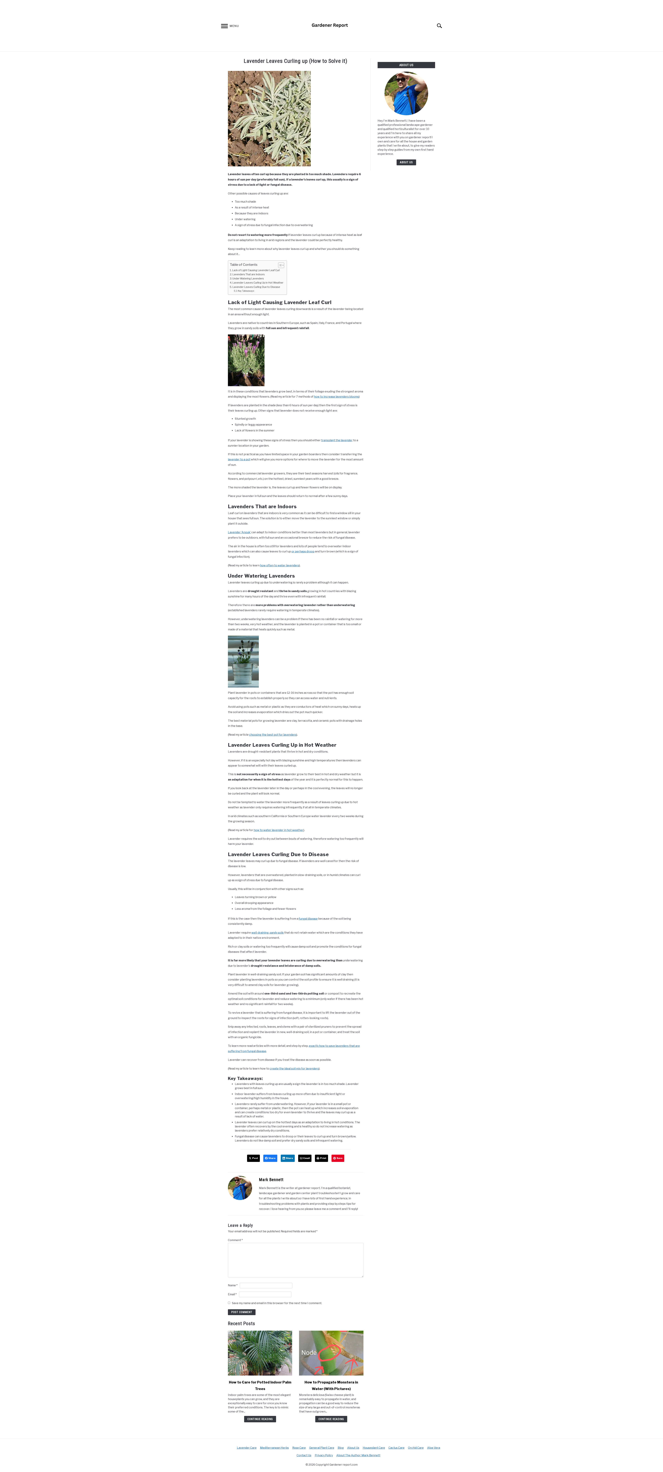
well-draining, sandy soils (267, 932)
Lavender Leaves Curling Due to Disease (256, 287)
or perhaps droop (302, 551)
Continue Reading (260, 1419)
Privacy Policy (324, 1455)
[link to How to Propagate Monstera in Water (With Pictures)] (331, 1353)
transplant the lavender (337, 440)
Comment (235, 1240)
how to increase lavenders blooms (336, 396)
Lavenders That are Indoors (248, 274)
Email (232, 1294)
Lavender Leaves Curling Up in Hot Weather (257, 282)
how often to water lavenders (279, 565)
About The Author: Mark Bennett (358, 1455)
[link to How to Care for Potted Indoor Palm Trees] (260, 1353)
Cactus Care (396, 1447)
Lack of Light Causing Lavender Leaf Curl (256, 270)
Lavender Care (247, 1447)
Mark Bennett (271, 1179)
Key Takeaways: (246, 290)
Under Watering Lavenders (248, 278)
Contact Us (304, 1455)
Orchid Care (416, 1447)
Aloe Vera (433, 1447)
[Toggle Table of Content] (279, 265)
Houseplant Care (374, 1447)
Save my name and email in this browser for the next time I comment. (277, 1303)
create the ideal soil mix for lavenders (294, 1068)
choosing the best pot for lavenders (272, 734)
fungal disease (308, 918)
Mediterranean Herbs (274, 1447)
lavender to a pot (239, 459)
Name (233, 1285)
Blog (341, 1447)
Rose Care (299, 1447)
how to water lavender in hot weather (279, 830)
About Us (406, 162)
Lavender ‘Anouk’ (239, 532)
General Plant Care (321, 1447)
